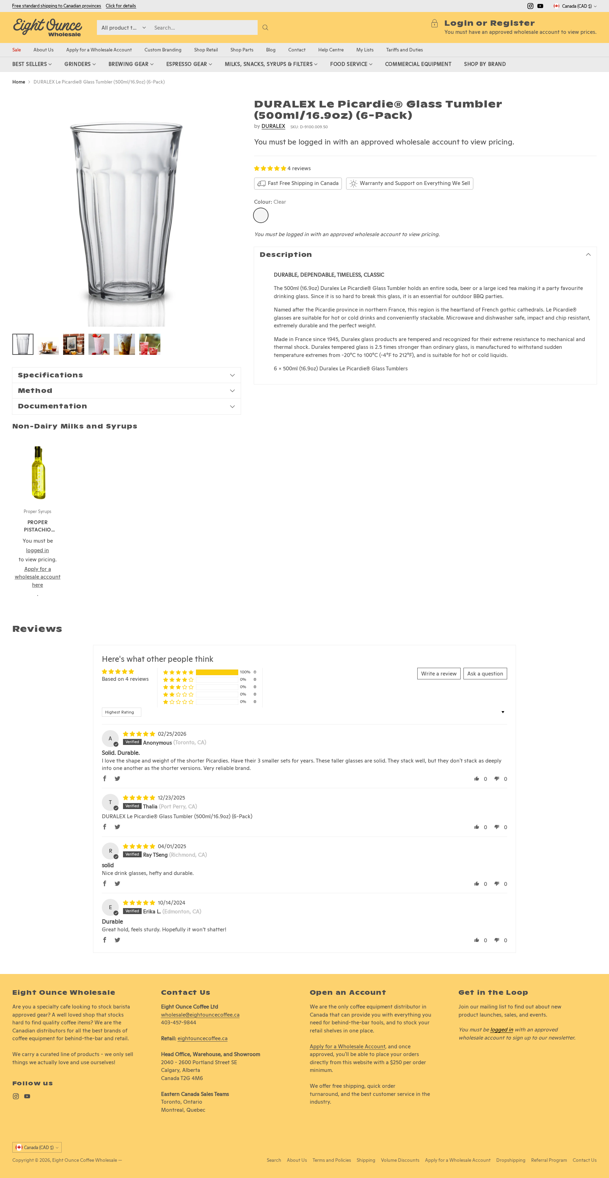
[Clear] (260, 215)
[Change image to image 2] (48, 344)
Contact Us (585, 1160)
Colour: (270, 201)
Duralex (273, 126)
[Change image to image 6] (149, 344)
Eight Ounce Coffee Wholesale (84, 1160)
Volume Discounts (400, 1160)
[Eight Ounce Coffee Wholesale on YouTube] (540, 7)
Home (18, 82)
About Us (297, 1160)
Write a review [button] (439, 673)
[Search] (265, 27)
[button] (271, 168)
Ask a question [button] (485, 673)
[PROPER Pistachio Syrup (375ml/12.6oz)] (37, 469)
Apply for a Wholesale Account (347, 1046)
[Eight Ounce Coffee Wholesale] (47, 27)
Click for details (121, 6)
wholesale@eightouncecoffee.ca (200, 1014)
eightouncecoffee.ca (203, 1038)
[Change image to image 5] (124, 344)
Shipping (366, 1160)
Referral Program (549, 1160)
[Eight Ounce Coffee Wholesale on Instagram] (530, 7)
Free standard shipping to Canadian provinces (56, 6)
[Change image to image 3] (73, 344)
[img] (139, 733)
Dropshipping (510, 1160)
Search (274, 1160)
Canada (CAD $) (577, 6)
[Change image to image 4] (99, 344)
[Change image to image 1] (22, 344)
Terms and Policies (332, 1160)
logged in (501, 1029)
